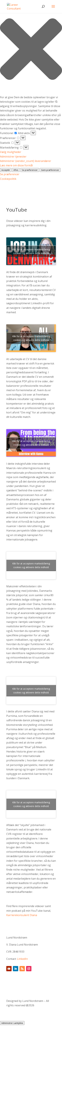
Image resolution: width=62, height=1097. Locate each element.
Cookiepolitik (8, 179)
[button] (31, 49)
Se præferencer (30, 169)
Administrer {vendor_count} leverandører (25, 161)
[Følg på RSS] (22, 968)
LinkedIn (22, 959)
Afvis (15, 169)
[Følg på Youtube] (9, 968)
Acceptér (5, 169)
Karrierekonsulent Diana (21, 915)
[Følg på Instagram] (28, 968)
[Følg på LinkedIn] (15, 968)
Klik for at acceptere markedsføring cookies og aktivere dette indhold (31, 251)
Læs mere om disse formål (16, 165)
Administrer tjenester (13, 156)
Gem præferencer (50, 169)
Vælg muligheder (10, 152)
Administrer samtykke (12, 1023)
